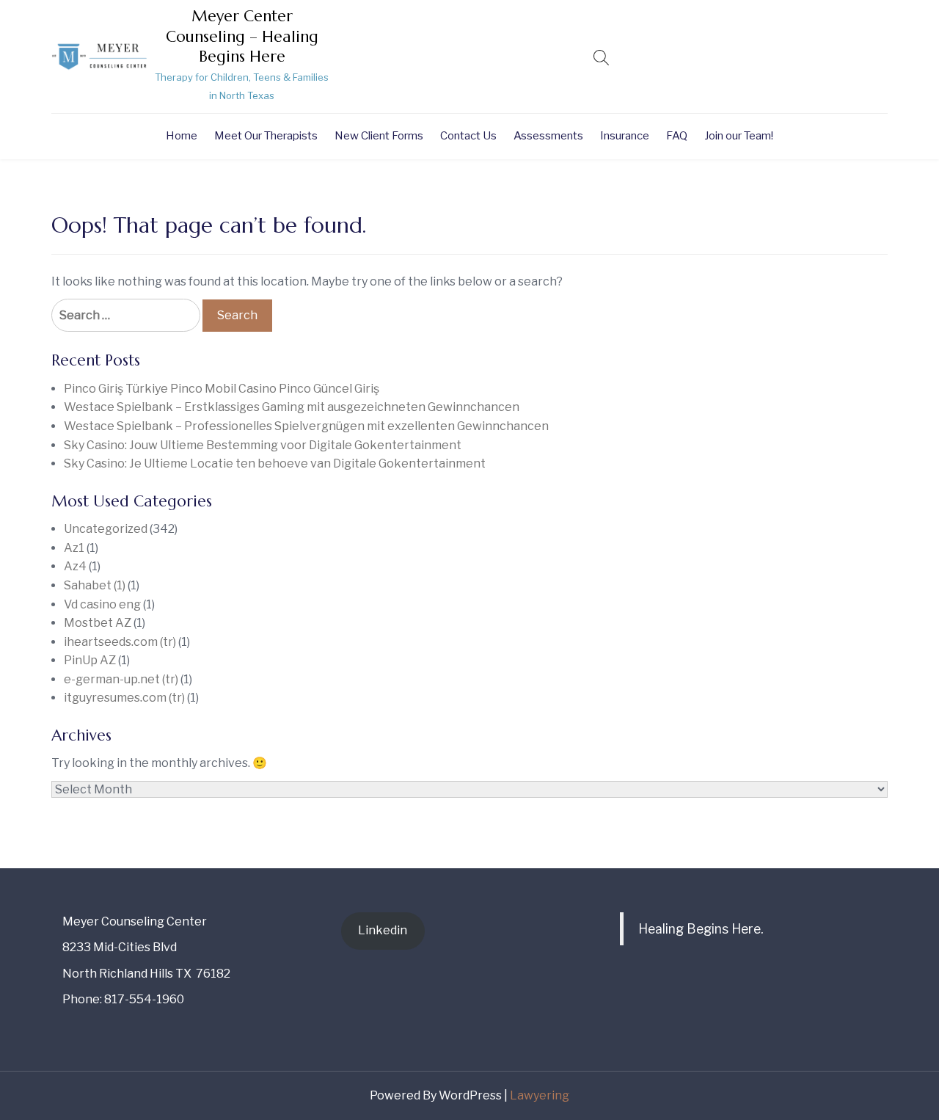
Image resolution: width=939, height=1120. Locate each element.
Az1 (74, 548)
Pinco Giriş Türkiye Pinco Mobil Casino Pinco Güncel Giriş (221, 389)
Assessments (548, 135)
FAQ (676, 135)
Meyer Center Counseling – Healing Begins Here (242, 36)
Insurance (624, 135)
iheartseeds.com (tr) (120, 642)
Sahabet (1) (94, 585)
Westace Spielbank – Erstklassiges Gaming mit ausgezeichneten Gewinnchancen (291, 407)
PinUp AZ (90, 660)
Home (181, 135)
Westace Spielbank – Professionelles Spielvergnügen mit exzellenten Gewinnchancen (306, 426)
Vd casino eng (102, 604)
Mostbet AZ (97, 623)
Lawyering (539, 1095)
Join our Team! (738, 135)
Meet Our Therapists (266, 135)
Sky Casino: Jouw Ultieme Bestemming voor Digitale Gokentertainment (262, 445)
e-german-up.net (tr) (121, 679)
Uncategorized (105, 529)
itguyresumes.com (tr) (124, 698)
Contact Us (468, 135)
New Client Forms (379, 135)
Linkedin (382, 930)
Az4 (75, 566)
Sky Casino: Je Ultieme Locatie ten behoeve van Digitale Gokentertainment (275, 463)
